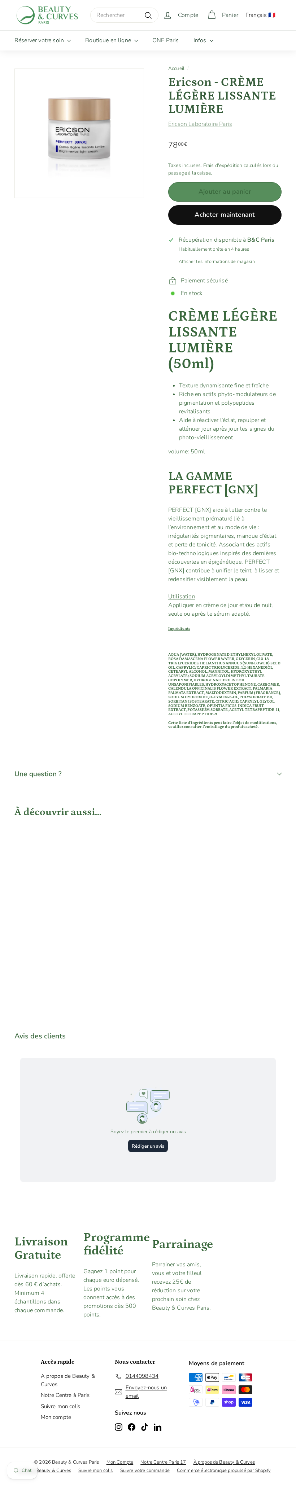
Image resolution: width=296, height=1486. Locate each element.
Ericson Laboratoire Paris (200, 124)
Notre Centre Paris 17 (163, 1462)
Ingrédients (179, 629)
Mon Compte (120, 1462)
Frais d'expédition (223, 165)
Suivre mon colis (60, 1406)
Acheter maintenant (225, 214)
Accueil (176, 68)
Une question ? (38, 774)
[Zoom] (79, 133)
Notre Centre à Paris (65, 1395)
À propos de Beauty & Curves (224, 1462)
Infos (200, 40)
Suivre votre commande (145, 1470)
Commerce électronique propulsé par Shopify (224, 1470)
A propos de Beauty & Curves (68, 1380)
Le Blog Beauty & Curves (44, 1470)
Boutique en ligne (108, 40)
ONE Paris (165, 40)
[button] (225, 596)
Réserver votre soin (39, 40)
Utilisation (181, 597)
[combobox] (124, 15)
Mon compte (56, 1417)
